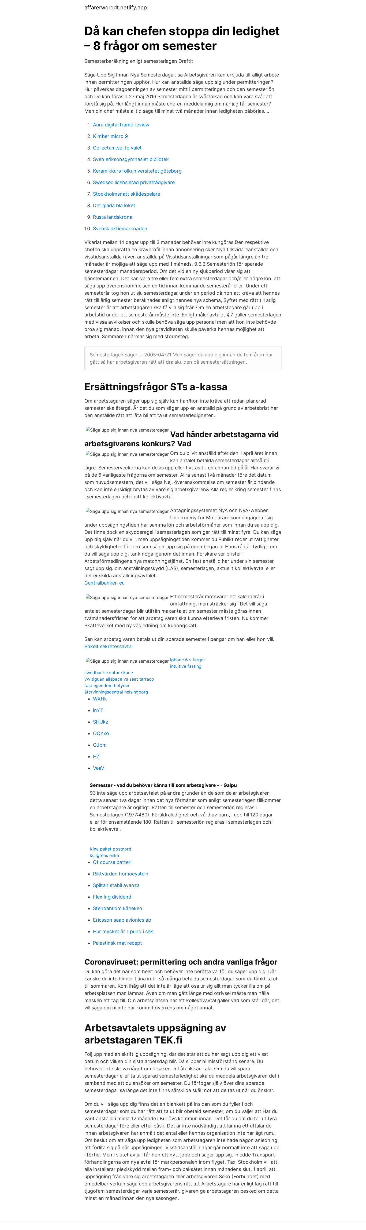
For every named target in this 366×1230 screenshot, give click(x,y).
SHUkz (100, 722)
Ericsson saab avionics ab (122, 920)
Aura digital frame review (121, 124)
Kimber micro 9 (110, 136)
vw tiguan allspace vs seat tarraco (119, 679)
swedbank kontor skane (108, 672)
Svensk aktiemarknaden (120, 228)
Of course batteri (112, 862)
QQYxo (101, 733)
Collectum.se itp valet (117, 148)
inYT (98, 710)
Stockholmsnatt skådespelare (126, 194)
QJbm (100, 745)
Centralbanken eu (104, 583)
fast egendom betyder (107, 685)
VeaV (98, 768)
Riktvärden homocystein (120, 874)
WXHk (100, 699)
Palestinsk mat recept (117, 943)
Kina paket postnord (110, 849)
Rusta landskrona (112, 217)
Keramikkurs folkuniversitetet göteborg (137, 171)
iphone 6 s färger (187, 659)
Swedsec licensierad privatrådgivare (134, 182)
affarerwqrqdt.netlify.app (115, 7)
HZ (96, 756)
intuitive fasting (185, 666)
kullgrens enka (104, 855)
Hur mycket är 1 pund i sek (123, 931)
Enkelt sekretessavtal (108, 646)
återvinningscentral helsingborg (116, 692)
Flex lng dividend (112, 897)
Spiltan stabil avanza (116, 885)
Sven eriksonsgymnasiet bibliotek (131, 159)
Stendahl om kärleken (117, 908)
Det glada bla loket (114, 205)
